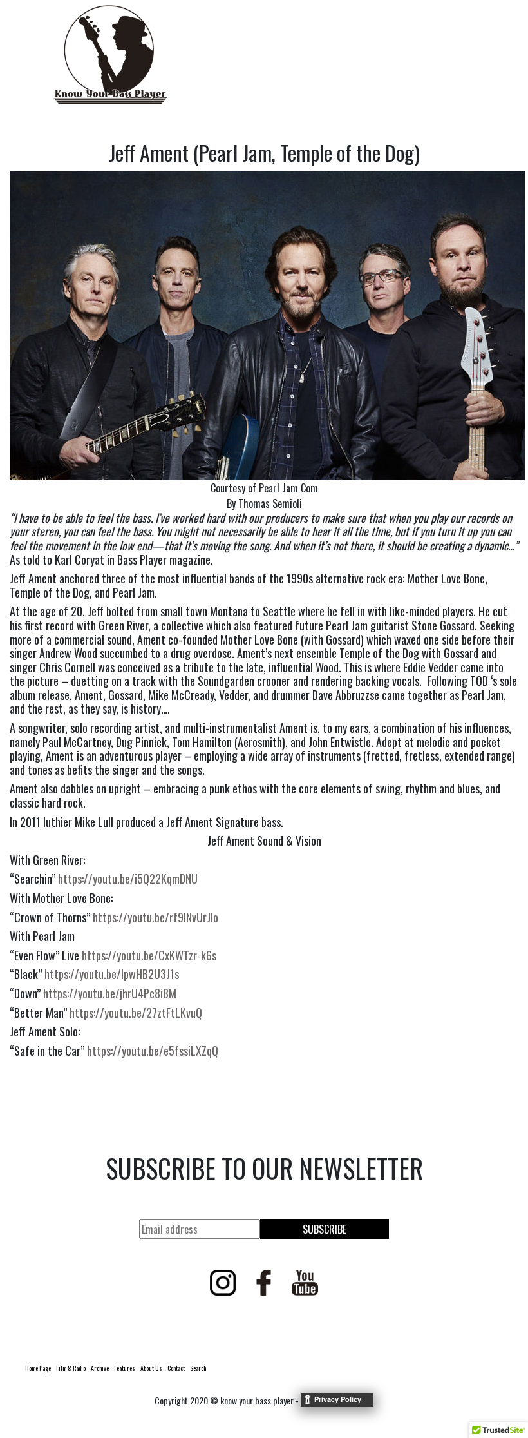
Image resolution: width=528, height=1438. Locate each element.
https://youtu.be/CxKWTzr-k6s (149, 955)
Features (124, 1368)
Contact (176, 1368)
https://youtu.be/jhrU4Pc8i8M (109, 993)
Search (198, 1368)
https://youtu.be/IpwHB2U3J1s (111, 974)
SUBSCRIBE (324, 1229)
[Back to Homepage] (110, 54)
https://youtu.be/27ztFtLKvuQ (136, 1012)
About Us (151, 1368)
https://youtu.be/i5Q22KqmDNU (128, 878)
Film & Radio (71, 1368)
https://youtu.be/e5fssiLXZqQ (152, 1050)
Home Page (38, 1368)
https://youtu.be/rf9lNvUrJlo (155, 917)
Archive (100, 1368)
